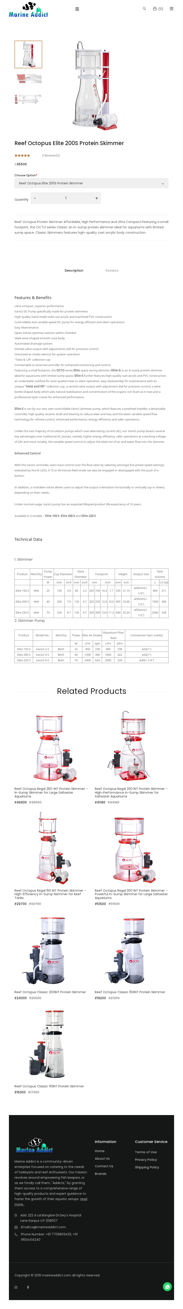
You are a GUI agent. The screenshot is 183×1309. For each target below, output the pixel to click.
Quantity (22, 199)
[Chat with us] (167, 1286)
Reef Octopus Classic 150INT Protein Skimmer (130, 992)
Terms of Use (146, 1152)
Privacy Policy (146, 1159)
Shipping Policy (147, 1167)
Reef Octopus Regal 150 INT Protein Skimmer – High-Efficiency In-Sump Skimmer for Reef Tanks (50, 894)
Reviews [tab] (112, 270)
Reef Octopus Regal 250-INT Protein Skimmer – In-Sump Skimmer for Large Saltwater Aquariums (51, 793)
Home (99, 1151)
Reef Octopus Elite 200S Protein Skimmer (69, 143)
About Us (102, 1158)
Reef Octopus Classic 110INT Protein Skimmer (49, 1086)
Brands (100, 1174)
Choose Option (25, 175)
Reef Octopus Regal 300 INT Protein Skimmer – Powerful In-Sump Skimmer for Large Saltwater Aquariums (131, 894)
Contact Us (104, 1166)
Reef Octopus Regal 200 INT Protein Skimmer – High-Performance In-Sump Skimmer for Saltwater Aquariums (131, 793)
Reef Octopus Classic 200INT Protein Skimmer (50, 992)
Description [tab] (74, 270)
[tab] (28, 54)
